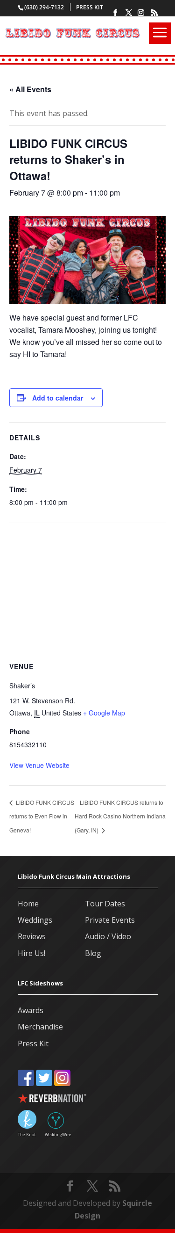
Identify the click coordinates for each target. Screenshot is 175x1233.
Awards (30, 1010)
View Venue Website (39, 765)
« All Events (30, 89)
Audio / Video (108, 936)
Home (28, 903)
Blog (93, 953)
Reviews (32, 936)
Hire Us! (31, 953)
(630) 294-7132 (44, 7)
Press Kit (89, 7)
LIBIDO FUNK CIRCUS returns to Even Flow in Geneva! (41, 816)
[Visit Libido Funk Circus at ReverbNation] (88, 1100)
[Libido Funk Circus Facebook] (26, 1080)
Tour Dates (105, 903)
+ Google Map (104, 712)
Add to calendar (57, 397)
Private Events (110, 920)
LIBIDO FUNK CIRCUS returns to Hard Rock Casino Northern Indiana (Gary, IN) (120, 816)
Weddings (35, 920)
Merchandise (40, 1026)
